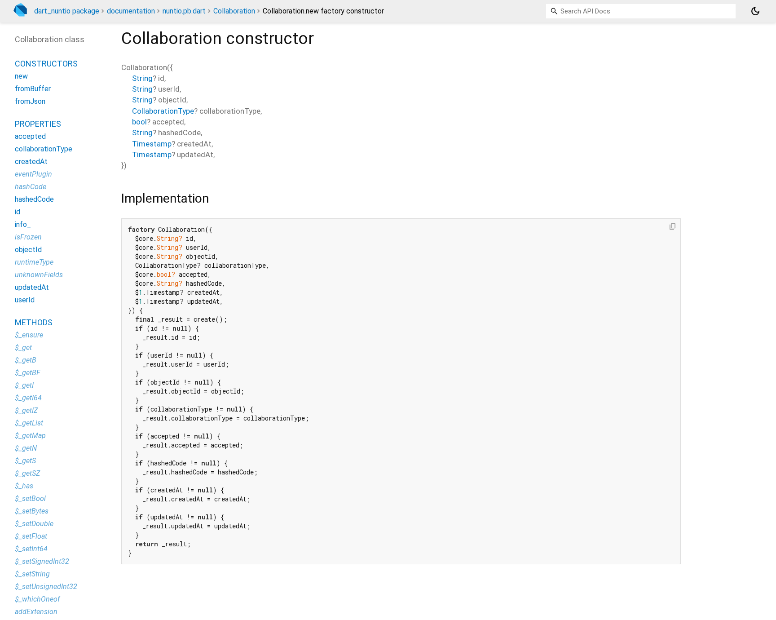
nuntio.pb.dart (184, 11)
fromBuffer (33, 89)
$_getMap (30, 436)
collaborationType (43, 149)
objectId (28, 250)
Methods (34, 323)
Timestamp (152, 143)
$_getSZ (27, 473)
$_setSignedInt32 (42, 562)
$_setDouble (34, 524)
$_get (23, 348)
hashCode (30, 187)
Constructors (46, 64)
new (21, 76)
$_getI (24, 385)
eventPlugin (33, 174)
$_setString (32, 574)
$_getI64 (28, 398)
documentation (131, 11)
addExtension (36, 612)
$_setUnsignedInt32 (46, 587)
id (17, 212)
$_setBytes (31, 511)
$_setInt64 (31, 549)
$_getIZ (26, 411)
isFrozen (28, 237)
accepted (30, 137)
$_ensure (29, 335)
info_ (23, 225)
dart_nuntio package (66, 11)
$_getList (29, 423)
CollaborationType (163, 110)
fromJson (30, 101)
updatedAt (32, 287)
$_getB (25, 360)
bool (139, 121)
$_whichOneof (37, 599)
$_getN (26, 448)
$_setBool (30, 499)
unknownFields (39, 275)
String (142, 78)
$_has (24, 486)
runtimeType (34, 262)
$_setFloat (31, 536)
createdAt (31, 162)
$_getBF (27, 373)
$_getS (25, 461)
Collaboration (234, 11)
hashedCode (34, 199)
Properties (38, 124)
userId (25, 300)
